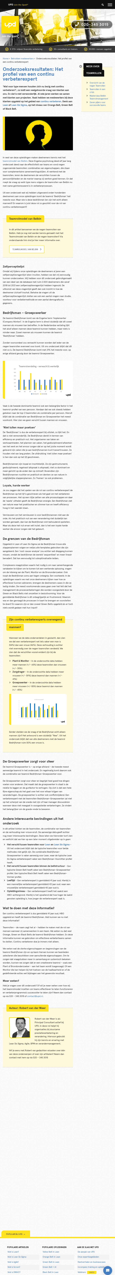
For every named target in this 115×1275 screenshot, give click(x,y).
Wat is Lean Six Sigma (17, 1257)
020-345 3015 (94, 25)
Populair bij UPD (14, 1234)
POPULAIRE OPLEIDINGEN (54, 1247)
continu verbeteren (51, 101)
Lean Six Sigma (19, 105)
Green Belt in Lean (51, 1262)
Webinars (86, 1272)
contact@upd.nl (35, 996)
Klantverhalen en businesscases (91, 1262)
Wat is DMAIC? (14, 1272)
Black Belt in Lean (50, 1272)
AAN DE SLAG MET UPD (88, 1247)
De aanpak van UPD (86, 1252)
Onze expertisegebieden (88, 1257)
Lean (5, 105)
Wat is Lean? (13, 1252)
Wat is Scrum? (14, 1267)
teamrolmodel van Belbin (15, 161)
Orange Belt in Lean (51, 1257)
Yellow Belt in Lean (51, 1252)
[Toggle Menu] (110, 4)
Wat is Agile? (13, 1262)
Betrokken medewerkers (22, 59)
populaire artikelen (18, 1247)
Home (5, 59)
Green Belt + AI (49, 1267)
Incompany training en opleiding (92, 1267)
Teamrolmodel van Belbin (25, 249)
